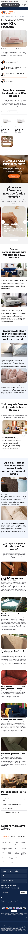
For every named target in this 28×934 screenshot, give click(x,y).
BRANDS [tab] (6, 836)
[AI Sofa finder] (15, 12)
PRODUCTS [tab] (21, 836)
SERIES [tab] (13, 836)
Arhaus (16, 842)
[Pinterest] (7, 901)
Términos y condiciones (3, 918)
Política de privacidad (13, 918)
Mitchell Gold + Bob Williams (23, 853)
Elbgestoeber (5, 860)
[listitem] (7, 125)
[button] (12, 112)
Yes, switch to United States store (10, 5)
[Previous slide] (3, 222)
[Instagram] (3, 901)
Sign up (23, 892)
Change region (24, 5)
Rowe (16, 844)
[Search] (18, 12)
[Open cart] (20, 12)
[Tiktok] (16, 901)
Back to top (23, 918)
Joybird (3, 852)
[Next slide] (25, 222)
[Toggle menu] (25, 12)
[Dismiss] (27, 1)
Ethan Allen (23, 848)
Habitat (23, 842)
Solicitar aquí (14, 176)
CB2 (16, 848)
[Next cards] (24, 434)
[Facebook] (11, 901)
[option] (14, 221)
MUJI (16, 857)
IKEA (3, 857)
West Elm (4, 842)
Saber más (6, 143)
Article (9, 842)
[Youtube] (20, 901)
